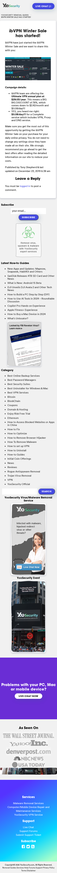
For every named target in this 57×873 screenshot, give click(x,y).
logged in (25, 186)
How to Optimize (17, 433)
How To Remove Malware (22, 441)
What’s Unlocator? (17, 318)
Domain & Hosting (17, 409)
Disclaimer (31, 870)
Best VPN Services (17, 392)
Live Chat (42, 6)
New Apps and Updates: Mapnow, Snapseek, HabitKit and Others (26, 270)
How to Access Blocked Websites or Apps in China (30, 423)
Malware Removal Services (28, 803)
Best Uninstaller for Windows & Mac (27, 388)
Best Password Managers (21, 379)
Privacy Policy (48, 867)
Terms (23, 870)
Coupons (12, 405)
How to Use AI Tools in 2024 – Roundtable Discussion (30, 300)
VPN (10, 479)
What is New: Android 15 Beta (24, 282)
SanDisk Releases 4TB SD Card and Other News (30, 277)
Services (20, 867)
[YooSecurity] (11, 7)
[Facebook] (24, 846)
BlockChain (13, 401)
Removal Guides (9, 867)
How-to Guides (16, 454)
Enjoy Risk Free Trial (18, 413)
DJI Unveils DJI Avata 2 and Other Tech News (29, 289)
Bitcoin (11, 396)
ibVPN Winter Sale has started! (28, 33)
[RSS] (33, 846)
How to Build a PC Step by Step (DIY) (28, 294)
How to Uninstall (16, 450)
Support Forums (28, 831)
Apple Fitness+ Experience (22, 309)
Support (39, 867)
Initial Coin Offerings (19, 458)
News (10, 463)
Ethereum (13, 417)
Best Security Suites (18, 384)
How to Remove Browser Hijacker (26, 437)
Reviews (12, 467)
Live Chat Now (28, 696)
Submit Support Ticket (28, 834)
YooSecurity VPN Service (28, 814)
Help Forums (29, 867)
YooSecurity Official (18, 484)
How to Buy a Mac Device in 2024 (26, 314)
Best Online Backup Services (23, 375)
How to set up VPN (18, 446)
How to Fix (13, 429)
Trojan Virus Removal (19, 475)
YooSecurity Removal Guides (15, 15)
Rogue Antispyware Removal (23, 471)
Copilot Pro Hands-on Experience (26, 305)
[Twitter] (28, 846)
